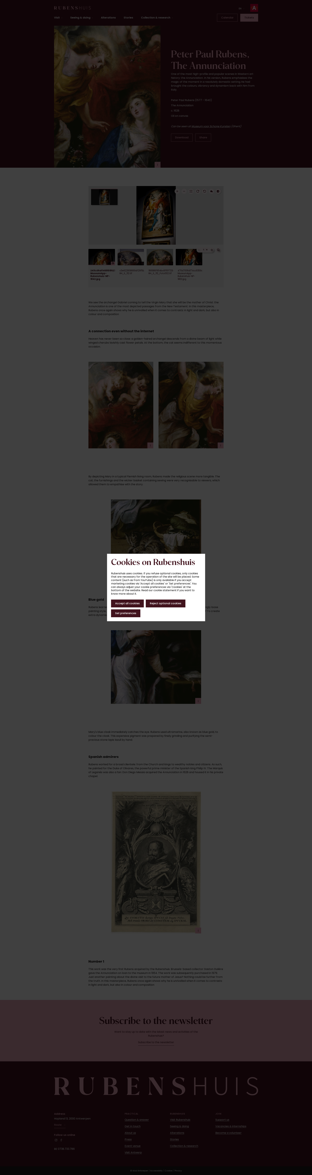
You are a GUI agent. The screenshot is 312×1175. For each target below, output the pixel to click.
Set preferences (125, 613)
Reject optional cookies (165, 603)
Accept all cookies (127, 603)
